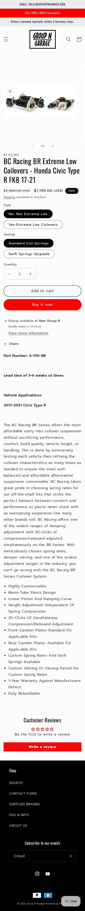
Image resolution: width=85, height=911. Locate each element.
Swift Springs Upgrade (29, 253)
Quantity (10, 264)
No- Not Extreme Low (28, 213)
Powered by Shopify (57, 903)
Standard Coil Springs (29, 243)
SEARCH (16, 782)
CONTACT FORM (23, 793)
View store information (28, 332)
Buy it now (42, 304)
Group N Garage (35, 903)
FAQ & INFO (19, 814)
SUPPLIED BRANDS (24, 804)
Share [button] (14, 343)
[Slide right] (53, 146)
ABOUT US (18, 825)
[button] (6, 39)
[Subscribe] (70, 855)
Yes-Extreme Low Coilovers (33, 224)
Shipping (9, 197)
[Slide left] (32, 146)
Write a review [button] (43, 747)
